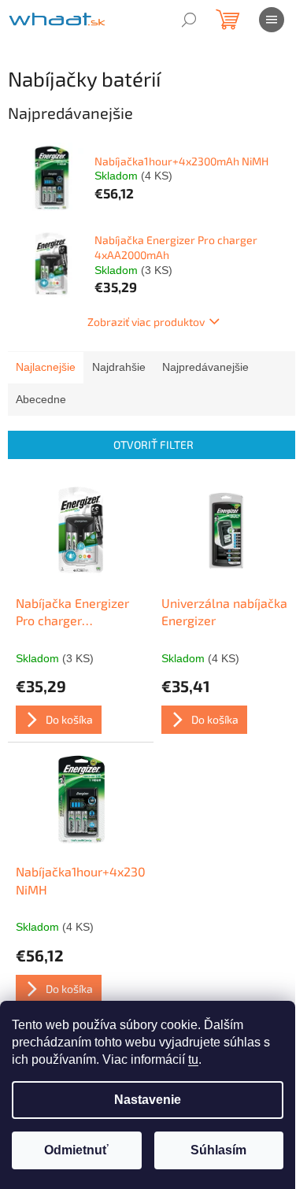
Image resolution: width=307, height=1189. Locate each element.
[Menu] (271, 19)
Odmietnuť (76, 1150)
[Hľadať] (189, 19)
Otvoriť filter (153, 444)
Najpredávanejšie (205, 367)
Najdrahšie (119, 367)
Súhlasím (218, 1150)
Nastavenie (147, 1099)
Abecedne (41, 399)
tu (193, 1059)
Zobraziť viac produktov (146, 321)
